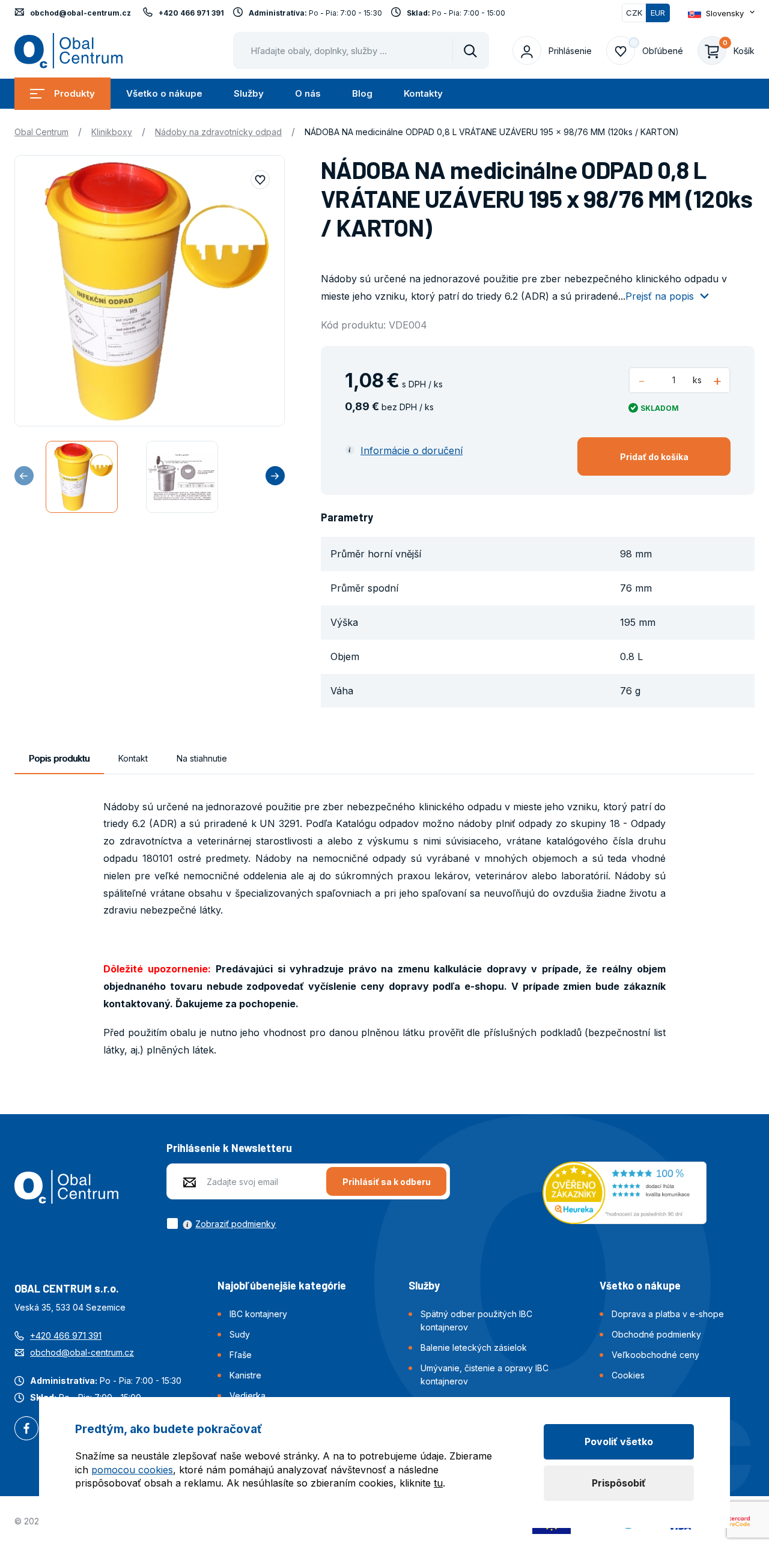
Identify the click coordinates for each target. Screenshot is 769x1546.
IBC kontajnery (258, 1314)
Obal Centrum (41, 132)
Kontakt (133, 758)
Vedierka (247, 1395)
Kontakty (423, 93)
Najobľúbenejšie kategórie (281, 1285)
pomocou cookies (132, 1470)
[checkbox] (221, 1223)
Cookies (628, 1375)
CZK (634, 12)
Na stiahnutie (202, 758)
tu (438, 1483)
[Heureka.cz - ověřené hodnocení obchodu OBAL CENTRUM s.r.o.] (625, 1192)
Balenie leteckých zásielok (474, 1347)
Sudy (239, 1334)
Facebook (26, 1429)
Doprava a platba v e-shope (668, 1314)
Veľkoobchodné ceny (655, 1355)
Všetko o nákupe (164, 93)
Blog (362, 93)
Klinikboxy (111, 132)
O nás (308, 93)
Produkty (74, 93)
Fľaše (240, 1355)
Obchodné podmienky (656, 1334)
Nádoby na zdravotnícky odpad (218, 132)
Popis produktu (59, 758)
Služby (249, 93)
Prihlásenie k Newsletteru (229, 1147)
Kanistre (245, 1375)
